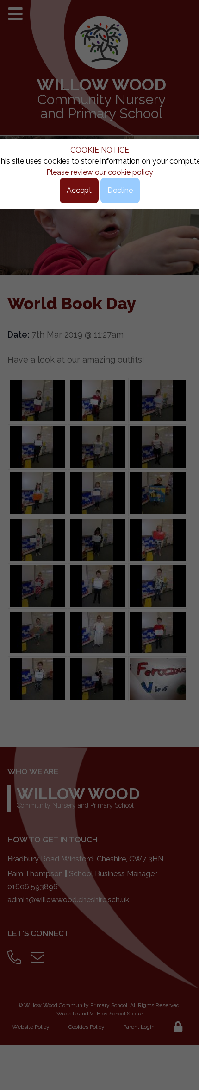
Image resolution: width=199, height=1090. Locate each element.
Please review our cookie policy (99, 172)
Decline (120, 190)
